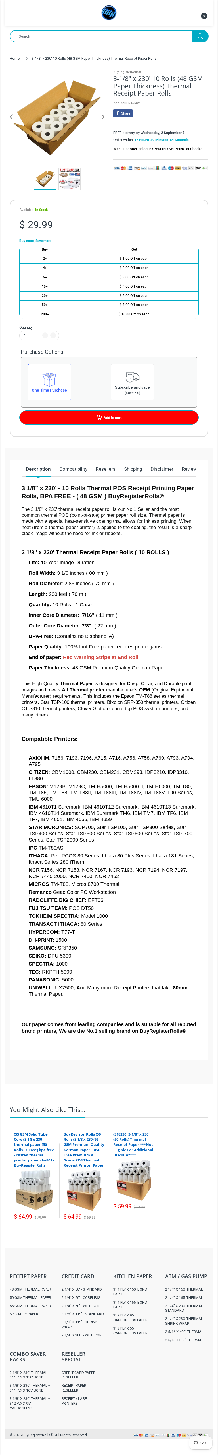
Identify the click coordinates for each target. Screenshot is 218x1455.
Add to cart (112, 418)
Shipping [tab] (133, 469)
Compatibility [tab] (73, 469)
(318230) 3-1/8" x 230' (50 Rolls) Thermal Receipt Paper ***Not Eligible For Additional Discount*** (133, 1145)
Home (15, 58)
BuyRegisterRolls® (127, 72)
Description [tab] (38, 469)
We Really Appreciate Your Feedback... (156, 1067)
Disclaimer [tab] (162, 469)
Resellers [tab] (106, 469)
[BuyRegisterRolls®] (109, 12)
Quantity (26, 328)
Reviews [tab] (191, 469)
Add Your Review (126, 103)
